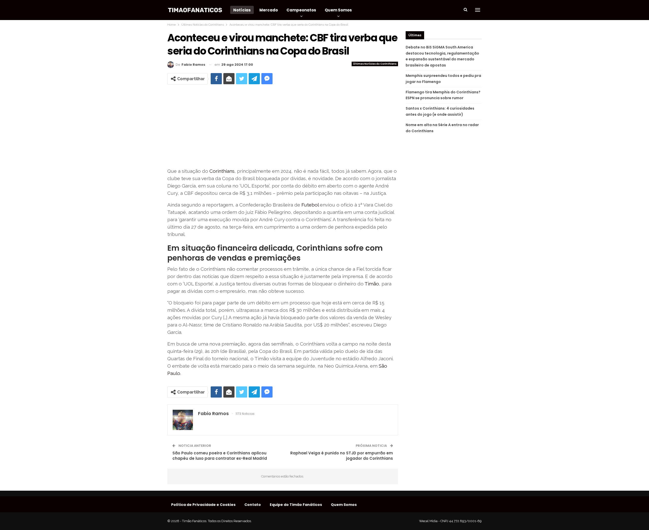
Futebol (310, 205)
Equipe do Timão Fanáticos (296, 504)
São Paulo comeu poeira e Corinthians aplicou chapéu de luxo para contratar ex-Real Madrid (219, 455)
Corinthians (222, 171)
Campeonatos (301, 10)
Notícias (242, 10)
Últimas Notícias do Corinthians (374, 64)
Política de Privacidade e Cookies (203, 504)
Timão (372, 283)
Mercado (268, 10)
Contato (252, 504)
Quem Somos (338, 10)
